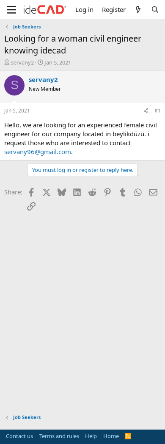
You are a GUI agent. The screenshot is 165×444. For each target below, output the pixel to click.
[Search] (155, 9)
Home (111, 436)
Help (91, 436)
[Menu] (12, 9)
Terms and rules (59, 436)
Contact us (19, 436)
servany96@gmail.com (37, 151)
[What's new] (138, 9)
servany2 (22, 62)
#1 (157, 110)
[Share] (145, 111)
